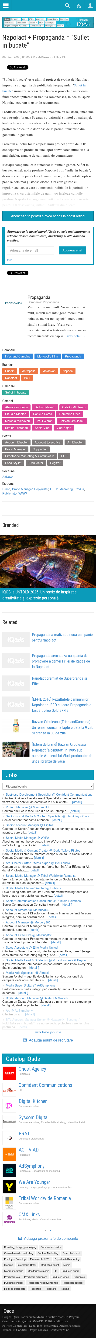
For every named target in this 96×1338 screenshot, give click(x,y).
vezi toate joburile (48, 1032)
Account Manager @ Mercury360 (28, 922)
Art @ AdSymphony (19, 1010)
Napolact (11, 378)
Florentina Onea (69, 414)
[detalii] (77, 802)
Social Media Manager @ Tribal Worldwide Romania (40, 875)
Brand (6, 489)
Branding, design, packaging (34, 1187)
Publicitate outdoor (73, 1282)
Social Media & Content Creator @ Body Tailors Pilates (43, 850)
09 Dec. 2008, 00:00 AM (18, 57)
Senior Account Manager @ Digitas (29, 825)
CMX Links (29, 1214)
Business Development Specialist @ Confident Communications (49, 794)
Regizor (55, 463)
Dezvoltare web (71, 1253)
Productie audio (70, 1271)
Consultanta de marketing (46, 1171)
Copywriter (40, 449)
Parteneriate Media (33, 1317)
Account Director (16, 442)
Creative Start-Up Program (62, 1317)
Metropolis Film (47, 356)
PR (20, 1090)
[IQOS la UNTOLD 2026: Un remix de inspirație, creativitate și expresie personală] (48, 568)
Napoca (67, 371)
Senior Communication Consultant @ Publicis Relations (43, 900)
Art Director (75, 442)
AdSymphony (32, 1166)
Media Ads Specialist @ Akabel (27, 972)
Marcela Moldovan (17, 421)
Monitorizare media (38, 1271)
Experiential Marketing (53, 1122)
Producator (35, 463)
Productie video (60, 1277)
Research (35, 1288)
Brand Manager (15, 449)
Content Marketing (48, 1253)
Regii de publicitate (14, 1288)
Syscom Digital (33, 1117)
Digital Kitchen (33, 1101)
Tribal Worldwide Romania (45, 1198)
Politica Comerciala (14, 1325)
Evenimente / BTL (40, 1259)
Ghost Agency (32, 1069)
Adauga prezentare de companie (50, 1238)
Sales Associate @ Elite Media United (32, 947)
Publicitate (9, 493)
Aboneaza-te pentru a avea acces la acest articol (48, 216)
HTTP (54, 489)
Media (35, 1219)
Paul (27, 378)
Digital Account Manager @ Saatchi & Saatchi (37, 998)
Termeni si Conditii (14, 1330)
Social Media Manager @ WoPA (27, 837)
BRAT (24, 1133)
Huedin (9, 371)
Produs (79, 489)
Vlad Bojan (63, 427)
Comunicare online (29, 1106)
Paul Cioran (44, 421)
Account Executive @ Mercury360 (29, 935)
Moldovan (48, 371)
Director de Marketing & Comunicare (29, 456)
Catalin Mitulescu (74, 407)
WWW (22, 493)
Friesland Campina (17, 356)
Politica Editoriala (56, 1321)
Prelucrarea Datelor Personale (62, 1325)
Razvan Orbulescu (71, 421)
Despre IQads (10, 1317)
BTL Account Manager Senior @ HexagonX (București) (43, 1019)
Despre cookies (38, 1330)
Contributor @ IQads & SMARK (22, 1321)
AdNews (43, 57)
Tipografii (50, 1288)
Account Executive (47, 442)
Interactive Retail (76, 1122)
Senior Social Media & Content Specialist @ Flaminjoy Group (47, 816)
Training (64, 1288)
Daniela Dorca (42, 414)
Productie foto (12, 1277)
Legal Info (35, 1325)
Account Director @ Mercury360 (27, 909)
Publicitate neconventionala (43, 1282)
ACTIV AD (29, 1150)
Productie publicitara (35, 1277)
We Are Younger (34, 1182)
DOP (64, 456)
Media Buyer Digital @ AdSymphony (30, 985)
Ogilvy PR (59, 57)
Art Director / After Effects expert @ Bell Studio (38, 863)
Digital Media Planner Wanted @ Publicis (33, 888)
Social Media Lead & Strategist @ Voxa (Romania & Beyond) (47, 960)
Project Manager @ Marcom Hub (28, 807)
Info (9, 260)
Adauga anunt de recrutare (50, 1040)
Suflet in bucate (15, 392)
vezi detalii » (76, 335)
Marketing (66, 489)
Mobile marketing (13, 1271)
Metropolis (28, 371)
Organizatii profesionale (31, 1138)
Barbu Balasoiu (45, 407)
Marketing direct (50, 1265)
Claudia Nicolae (15, 414)
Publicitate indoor (13, 1282)
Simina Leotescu (16, 427)
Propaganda (38, 297)
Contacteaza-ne (59, 1330)
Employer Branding (15, 1259)
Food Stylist (13, 463)
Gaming (8, 1265)
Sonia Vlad (42, 427)
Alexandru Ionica (16, 407)
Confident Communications (45, 1085)
